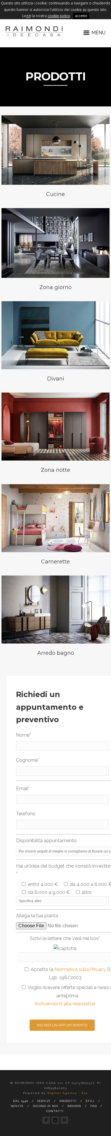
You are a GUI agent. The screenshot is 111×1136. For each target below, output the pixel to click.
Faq (93, 1106)
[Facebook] (46, 1120)
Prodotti (68, 1101)
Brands (74, 1106)
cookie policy (59, 15)
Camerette (55, 561)
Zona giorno (55, 287)
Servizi (43, 1101)
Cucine (55, 194)
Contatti (55, 1111)
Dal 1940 (20, 1101)
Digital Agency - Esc (67, 1093)
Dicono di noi (45, 1106)
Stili (90, 1101)
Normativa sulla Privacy (80, 969)
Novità (17, 1106)
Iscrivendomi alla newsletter (65, 1004)
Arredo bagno (55, 653)
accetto (81, 15)
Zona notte (55, 470)
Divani (55, 378)
